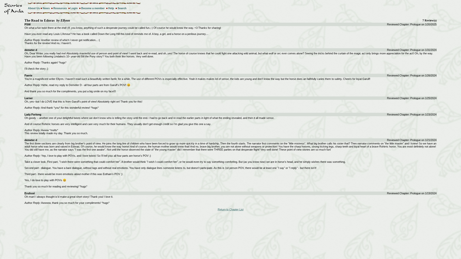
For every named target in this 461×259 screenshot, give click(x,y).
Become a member (93, 8)
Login (74, 8)
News (46, 8)
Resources (60, 8)
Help (111, 8)
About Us (34, 8)
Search (122, 8)
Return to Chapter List (230, 209)
